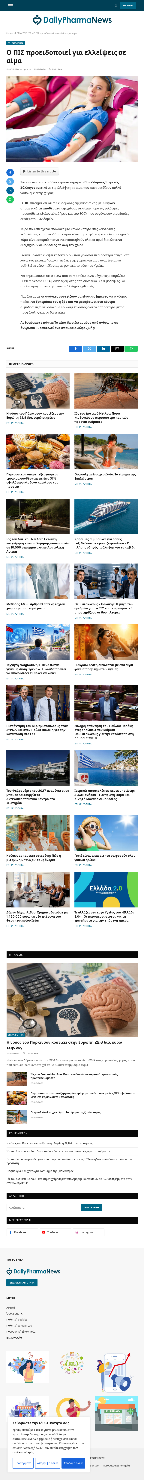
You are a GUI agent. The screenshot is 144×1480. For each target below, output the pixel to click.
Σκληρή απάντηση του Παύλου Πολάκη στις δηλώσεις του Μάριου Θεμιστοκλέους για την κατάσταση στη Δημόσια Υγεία (104, 732)
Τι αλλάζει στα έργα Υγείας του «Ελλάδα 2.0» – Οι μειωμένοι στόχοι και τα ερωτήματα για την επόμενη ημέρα (104, 916)
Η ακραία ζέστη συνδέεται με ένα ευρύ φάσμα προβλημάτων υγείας (103, 667)
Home (9, 33)
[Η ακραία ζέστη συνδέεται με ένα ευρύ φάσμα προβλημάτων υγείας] (106, 642)
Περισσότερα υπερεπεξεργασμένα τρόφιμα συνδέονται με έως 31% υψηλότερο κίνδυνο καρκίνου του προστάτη (32, 480)
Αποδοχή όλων (73, 1463)
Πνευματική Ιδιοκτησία (20, 1331)
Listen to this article (41, 171)
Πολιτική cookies (16, 1319)
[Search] (116, 6)
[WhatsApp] (10, 199)
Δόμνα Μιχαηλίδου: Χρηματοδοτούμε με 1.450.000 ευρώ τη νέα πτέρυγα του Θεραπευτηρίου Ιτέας (37, 916)
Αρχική (10, 1307)
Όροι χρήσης (14, 1313)
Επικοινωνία (14, 1337)
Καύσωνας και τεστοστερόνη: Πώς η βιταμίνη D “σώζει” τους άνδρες (33, 858)
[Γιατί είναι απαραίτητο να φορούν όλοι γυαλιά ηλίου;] (106, 833)
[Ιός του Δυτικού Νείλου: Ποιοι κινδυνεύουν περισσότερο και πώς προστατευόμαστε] (106, 391)
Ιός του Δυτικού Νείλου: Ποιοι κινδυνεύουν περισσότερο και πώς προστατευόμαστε (101, 418)
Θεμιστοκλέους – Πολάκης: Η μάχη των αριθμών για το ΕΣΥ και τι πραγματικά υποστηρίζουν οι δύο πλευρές (104, 608)
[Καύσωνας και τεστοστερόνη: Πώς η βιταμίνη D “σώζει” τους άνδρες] (38, 833)
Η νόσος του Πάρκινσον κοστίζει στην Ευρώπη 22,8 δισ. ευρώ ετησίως (35, 415)
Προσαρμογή (23, 1463)
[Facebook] (10, 172)
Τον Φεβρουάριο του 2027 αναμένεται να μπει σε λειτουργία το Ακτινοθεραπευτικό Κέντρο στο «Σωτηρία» (37, 797)
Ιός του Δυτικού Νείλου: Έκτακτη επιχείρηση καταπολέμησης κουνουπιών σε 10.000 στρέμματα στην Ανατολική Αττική (38, 545)
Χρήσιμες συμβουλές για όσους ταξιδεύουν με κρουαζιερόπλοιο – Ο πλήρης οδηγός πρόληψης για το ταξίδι (104, 543)
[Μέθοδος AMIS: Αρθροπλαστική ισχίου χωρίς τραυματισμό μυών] (38, 581)
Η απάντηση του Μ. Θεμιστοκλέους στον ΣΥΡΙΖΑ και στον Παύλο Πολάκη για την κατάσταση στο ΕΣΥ (37, 730)
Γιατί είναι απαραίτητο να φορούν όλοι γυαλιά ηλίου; (104, 858)
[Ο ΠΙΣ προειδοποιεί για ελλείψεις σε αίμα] (72, 119)
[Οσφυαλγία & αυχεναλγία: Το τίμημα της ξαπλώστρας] (106, 451)
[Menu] (10, 6)
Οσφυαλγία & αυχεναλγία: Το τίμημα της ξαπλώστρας (105, 476)
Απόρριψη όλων (47, 1463)
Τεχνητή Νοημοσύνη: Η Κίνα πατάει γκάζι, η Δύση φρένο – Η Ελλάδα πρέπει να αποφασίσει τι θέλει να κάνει (36, 669)
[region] (49, 1444)
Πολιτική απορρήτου (19, 1325)
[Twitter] (10, 181)
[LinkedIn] (10, 190)
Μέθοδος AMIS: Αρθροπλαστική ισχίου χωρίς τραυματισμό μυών (35, 606)
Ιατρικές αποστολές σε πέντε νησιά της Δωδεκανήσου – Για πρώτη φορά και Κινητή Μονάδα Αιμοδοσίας (104, 795)
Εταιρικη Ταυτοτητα (22, 1282)
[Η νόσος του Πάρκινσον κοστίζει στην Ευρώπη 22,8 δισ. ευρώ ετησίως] (38, 391)
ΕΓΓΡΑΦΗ (128, 6)
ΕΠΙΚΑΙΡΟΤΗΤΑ (23, 33)
